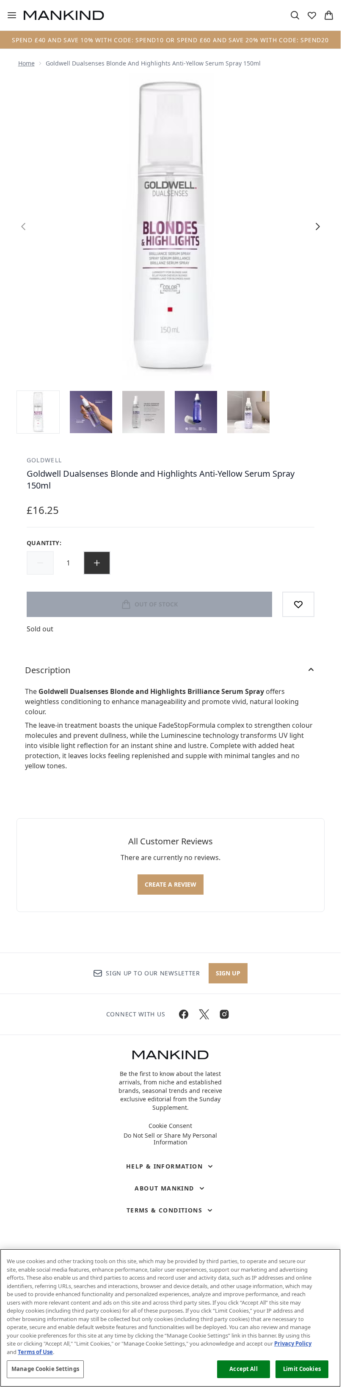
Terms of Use (35, 1352)
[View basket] (329, 15)
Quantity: (44, 543)
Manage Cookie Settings (45, 1369)
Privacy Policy (292, 1343)
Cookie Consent (170, 1125)
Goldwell (44, 460)
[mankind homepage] (64, 15)
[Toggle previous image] (23, 226)
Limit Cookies (302, 1369)
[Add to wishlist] (298, 604)
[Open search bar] (295, 15)
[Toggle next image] (318, 226)
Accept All (243, 1369)
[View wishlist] (312, 15)
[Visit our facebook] (184, 1014)
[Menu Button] (8, 15)
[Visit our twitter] (204, 1014)
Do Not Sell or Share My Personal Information (170, 1139)
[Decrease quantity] (40, 563)
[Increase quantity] (96, 563)
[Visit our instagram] (224, 1014)
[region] (170, 1318)
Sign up (228, 973)
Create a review (170, 884)
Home (26, 63)
